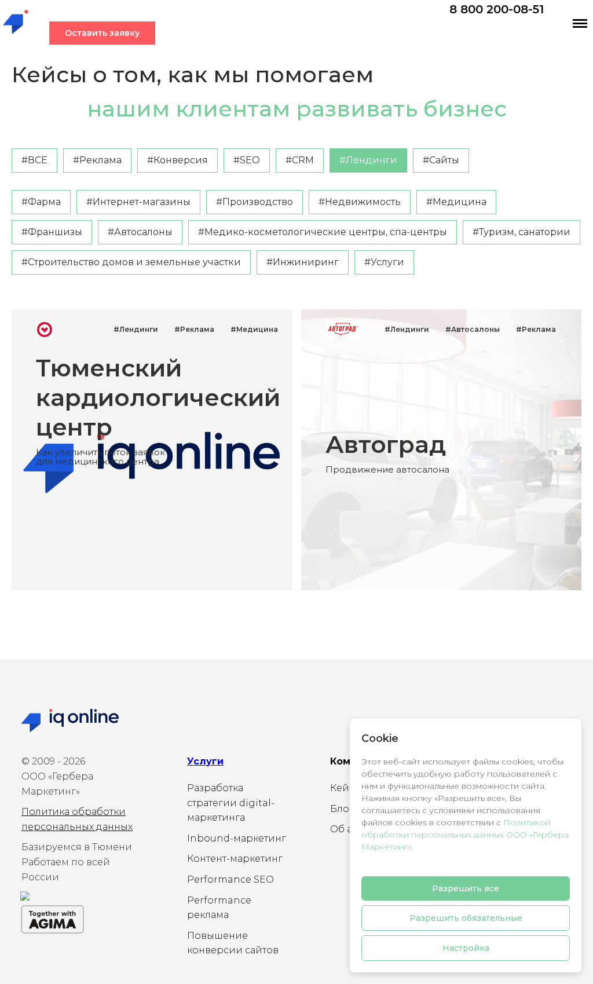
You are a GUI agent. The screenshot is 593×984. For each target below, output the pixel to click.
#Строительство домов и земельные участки (131, 262)
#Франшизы (51, 231)
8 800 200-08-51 (496, 9)
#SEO (246, 160)
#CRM (299, 160)
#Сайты (441, 160)
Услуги (205, 761)
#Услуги (384, 262)
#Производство (254, 201)
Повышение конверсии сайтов (233, 943)
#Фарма (41, 201)
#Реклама (97, 160)
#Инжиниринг (302, 262)
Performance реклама (219, 908)
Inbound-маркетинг (236, 838)
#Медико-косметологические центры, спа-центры (322, 231)
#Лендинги (368, 160)
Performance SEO (230, 879)
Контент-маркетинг (235, 858)
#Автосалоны (140, 231)
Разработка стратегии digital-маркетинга (230, 802)
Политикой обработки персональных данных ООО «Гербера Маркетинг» (465, 834)
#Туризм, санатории (521, 231)
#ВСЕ (34, 160)
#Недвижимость (360, 201)
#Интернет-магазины (138, 201)
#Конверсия (177, 160)
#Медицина (456, 201)
